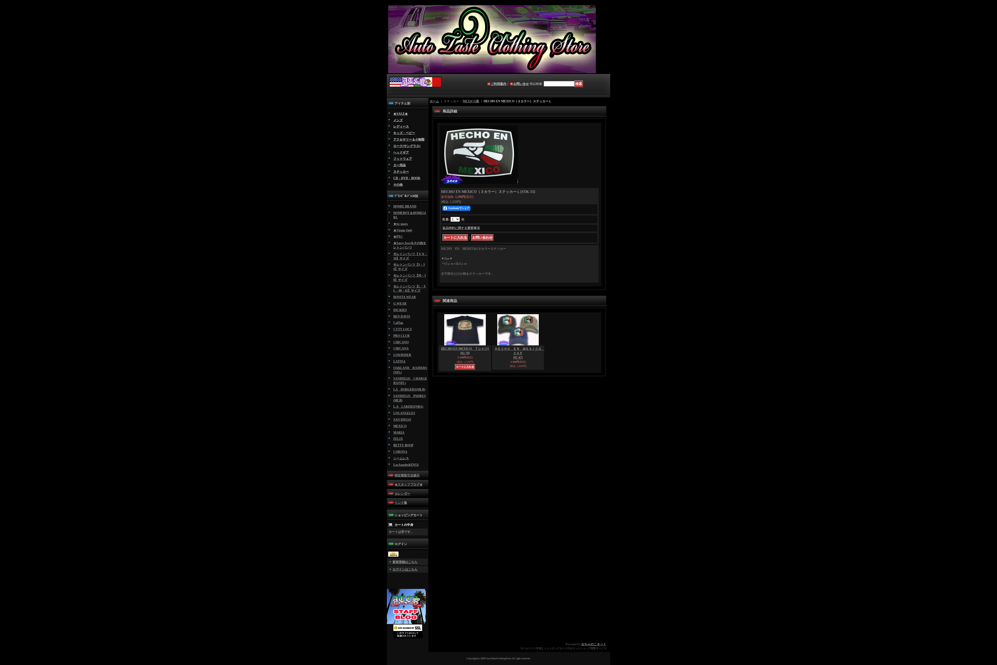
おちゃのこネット (593, 644)
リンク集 (401, 503)
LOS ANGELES (404, 413)
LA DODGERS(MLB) (409, 389)
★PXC (398, 236)
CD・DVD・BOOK (406, 178)
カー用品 (399, 165)
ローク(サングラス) (406, 146)
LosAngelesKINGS (406, 465)
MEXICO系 (471, 101)
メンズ (398, 120)
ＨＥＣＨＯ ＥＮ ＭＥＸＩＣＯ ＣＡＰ (519, 353)
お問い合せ (521, 84)
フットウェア (402, 158)
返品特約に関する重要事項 (461, 228)
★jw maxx (400, 224)
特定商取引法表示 (407, 475)
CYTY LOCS (402, 329)
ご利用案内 (498, 84)
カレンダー (402, 493)
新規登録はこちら (405, 562)
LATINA (399, 361)
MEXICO (400, 426)
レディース (401, 126)
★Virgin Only (402, 230)
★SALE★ (400, 114)
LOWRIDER (402, 355)
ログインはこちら (405, 569)
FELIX (398, 439)
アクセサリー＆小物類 (409, 139)
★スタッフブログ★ (409, 484)
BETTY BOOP (403, 445)
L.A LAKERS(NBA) (408, 406)
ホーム (434, 101)
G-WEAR (400, 303)
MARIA (399, 432)
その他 (398, 184)
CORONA (400, 452)
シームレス (401, 458)
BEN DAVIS (401, 316)
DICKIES (400, 310)
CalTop (398, 323)
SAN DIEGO (402, 419)
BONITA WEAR (404, 297)
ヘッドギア (401, 152)
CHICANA (401, 348)
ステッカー (401, 171)
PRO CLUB (401, 336)
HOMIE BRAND (404, 206)
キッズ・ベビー (404, 133)
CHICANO (401, 342)
